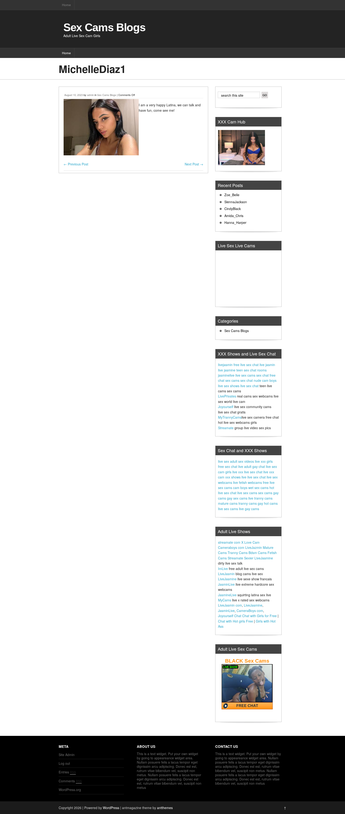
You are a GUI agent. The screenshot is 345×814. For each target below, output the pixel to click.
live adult (244, 466)
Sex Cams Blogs (104, 27)
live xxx (237, 472)
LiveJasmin (226, 573)
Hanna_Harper (235, 222)
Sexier (248, 558)
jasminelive (226, 375)
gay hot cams (268, 503)
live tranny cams (260, 498)
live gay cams (249, 508)
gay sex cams (237, 498)
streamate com (229, 542)
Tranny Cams (238, 552)
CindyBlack (232, 208)
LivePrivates (227, 396)
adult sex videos (242, 461)
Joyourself (225, 406)
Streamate (226, 427)
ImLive (223, 568)
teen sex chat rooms (251, 370)
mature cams (228, 503)
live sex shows (228, 385)
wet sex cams (258, 487)
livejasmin (225, 364)
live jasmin (267, 364)
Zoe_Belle (231, 194)
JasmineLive (227, 594)
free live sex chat (246, 364)
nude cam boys (265, 380)
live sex (223, 461)
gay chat (258, 466)
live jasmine (226, 370)
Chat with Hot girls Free (235, 621)
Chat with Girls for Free (259, 615)
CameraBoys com (250, 610)
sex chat (262, 375)
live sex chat (249, 385)
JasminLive (226, 584)
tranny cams (247, 503)
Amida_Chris (233, 215)
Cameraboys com (231, 547)
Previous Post (76, 164)
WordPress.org (70, 789)
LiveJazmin (253, 547)
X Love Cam (250, 542)
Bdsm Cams (258, 552)
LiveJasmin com (230, 605)
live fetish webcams (247, 482)
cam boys (240, 487)
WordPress (111, 807)
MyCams (224, 600)
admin (90, 95)
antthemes (165, 807)
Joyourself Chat (229, 615)
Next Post (194, 164)
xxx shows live (235, 477)
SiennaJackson (235, 201)
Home (66, 5)
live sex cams (245, 375)
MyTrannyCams (230, 417)
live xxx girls (264, 461)
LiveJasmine (263, 558)
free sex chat (227, 466)
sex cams (232, 380)
